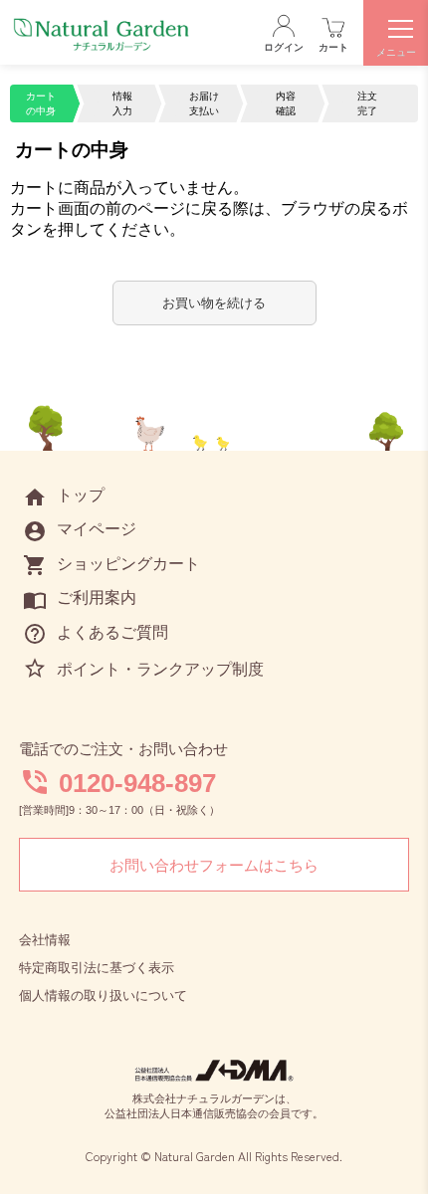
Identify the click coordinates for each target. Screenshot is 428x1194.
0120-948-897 (137, 783)
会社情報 (45, 939)
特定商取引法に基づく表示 (96, 967)
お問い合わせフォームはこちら (214, 865)
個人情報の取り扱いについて (103, 995)
